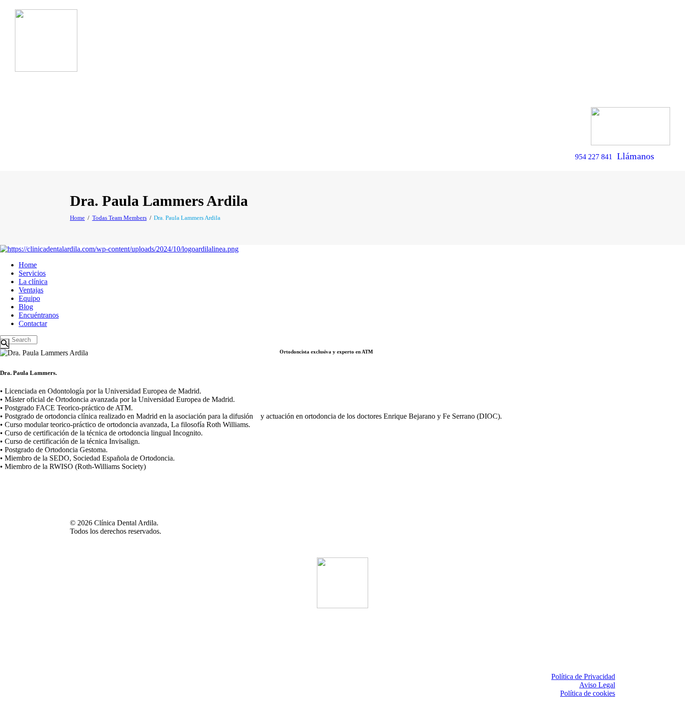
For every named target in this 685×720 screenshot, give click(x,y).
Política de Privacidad (583, 676)
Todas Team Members (119, 217)
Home (77, 217)
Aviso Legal (597, 685)
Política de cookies (587, 693)
